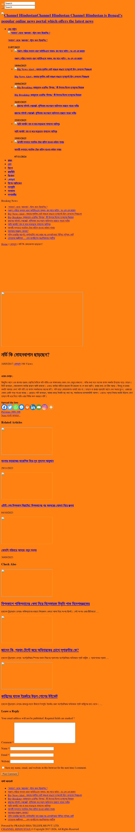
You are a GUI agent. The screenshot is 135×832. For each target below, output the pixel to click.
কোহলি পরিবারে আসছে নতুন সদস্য (19, 550)
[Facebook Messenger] (21, 407)
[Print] (27, 407)
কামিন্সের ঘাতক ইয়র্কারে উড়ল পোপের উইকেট (29, 696)
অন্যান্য (11, 190)
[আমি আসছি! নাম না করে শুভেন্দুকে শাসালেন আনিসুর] (37, 124)
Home (4, 244)
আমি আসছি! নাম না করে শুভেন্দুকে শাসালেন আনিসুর (35, 131)
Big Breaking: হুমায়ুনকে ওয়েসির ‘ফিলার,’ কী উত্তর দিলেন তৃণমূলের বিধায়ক (47, 95)
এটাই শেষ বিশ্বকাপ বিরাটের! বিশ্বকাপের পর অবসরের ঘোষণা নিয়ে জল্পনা (37, 505)
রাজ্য (10, 160)
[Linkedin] (33, 407)
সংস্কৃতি (11, 187)
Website (5, 761)
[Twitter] (10, 407)
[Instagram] (44, 407)
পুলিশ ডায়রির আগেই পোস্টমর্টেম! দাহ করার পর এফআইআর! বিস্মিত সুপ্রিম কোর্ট (41, 234)
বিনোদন (11, 175)
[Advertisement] (67, 269)
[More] (50, 407)
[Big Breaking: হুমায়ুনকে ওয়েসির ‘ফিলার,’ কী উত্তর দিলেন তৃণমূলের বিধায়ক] (49, 87)
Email (5, 754)
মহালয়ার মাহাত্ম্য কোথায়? (18, 231)
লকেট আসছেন (10, 415)
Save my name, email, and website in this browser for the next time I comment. (45, 767)
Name (5, 748)
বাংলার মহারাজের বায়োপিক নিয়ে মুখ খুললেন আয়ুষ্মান (27, 461)
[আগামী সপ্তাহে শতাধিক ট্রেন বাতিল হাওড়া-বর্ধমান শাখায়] (39, 142)
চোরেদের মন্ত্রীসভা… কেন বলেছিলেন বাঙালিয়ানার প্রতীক (31, 238)
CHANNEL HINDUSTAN (16, 829)
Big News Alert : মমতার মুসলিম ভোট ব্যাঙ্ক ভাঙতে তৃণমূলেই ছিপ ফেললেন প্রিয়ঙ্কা (51, 76)
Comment (7, 742)
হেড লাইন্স (12, 29)
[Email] (39, 407)
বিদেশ (10, 168)
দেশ (9, 164)
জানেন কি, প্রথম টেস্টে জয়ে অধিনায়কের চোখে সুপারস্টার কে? (40, 650)
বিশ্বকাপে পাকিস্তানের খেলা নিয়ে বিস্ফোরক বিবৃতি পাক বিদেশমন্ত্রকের (45, 603)
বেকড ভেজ (10, 412)
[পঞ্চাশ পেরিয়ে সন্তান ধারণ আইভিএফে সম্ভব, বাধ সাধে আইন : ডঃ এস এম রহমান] (49, 51)
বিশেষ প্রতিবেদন (15, 183)
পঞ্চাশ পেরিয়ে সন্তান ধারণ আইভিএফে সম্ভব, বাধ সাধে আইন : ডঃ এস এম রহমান (48, 58)
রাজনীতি (11, 172)
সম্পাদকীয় (12, 194)
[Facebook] (4, 407)
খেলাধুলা (11, 179)
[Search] (2, 4)
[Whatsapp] (16, 407)
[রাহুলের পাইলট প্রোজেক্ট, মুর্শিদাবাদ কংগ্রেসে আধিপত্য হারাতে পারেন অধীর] (46, 106)
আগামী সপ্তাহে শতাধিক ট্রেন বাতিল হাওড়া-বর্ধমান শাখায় (37, 149)
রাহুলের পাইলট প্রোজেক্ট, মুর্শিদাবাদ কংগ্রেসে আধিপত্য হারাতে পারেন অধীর (45, 113)
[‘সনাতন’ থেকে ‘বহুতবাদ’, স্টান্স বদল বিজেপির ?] (29, 33)
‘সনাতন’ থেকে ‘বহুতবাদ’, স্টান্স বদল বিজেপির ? (28, 40)
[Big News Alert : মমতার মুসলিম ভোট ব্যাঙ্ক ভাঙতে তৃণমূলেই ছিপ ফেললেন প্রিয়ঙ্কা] (53, 69)
